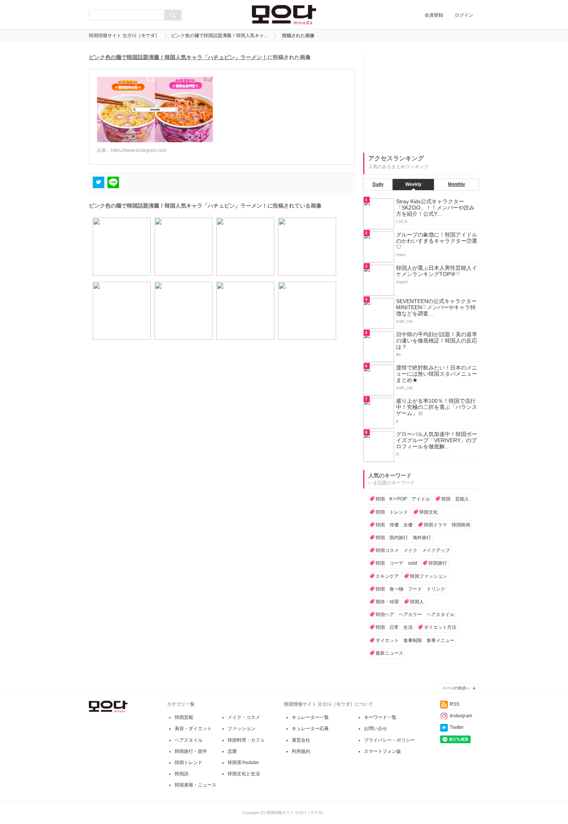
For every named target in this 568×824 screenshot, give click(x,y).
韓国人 (417, 601)
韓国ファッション (428, 576)
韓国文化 (428, 512)
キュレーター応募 (310, 728)
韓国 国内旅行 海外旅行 (403, 537)
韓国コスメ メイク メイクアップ (413, 550)
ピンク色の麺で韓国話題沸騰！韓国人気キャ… (220, 35)
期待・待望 (387, 601)
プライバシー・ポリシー (389, 740)
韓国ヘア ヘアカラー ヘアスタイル (415, 614)
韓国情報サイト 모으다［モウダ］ (124, 35)
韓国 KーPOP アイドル (403, 499)
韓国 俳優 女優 (394, 525)
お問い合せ (375, 728)
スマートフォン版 (382, 751)
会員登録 (434, 15)
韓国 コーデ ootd (396, 563)
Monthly (456, 184)
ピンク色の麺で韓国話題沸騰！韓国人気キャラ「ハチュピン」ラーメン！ (178, 57)
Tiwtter (457, 727)
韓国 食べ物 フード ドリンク (410, 589)
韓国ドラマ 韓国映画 (447, 525)
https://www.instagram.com (139, 150)
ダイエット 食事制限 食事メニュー (415, 640)
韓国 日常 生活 (394, 627)
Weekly (413, 184)
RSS (454, 704)
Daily (378, 184)
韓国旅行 (438, 563)
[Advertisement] (421, 98)
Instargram (461, 715)
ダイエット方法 (440, 627)
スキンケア (387, 576)
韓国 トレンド (392, 512)
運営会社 (301, 740)
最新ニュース (389, 653)
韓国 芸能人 (455, 499)
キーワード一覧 (380, 717)
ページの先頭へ (455, 688)
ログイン (464, 15)
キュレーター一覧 (310, 717)
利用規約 (301, 751)
